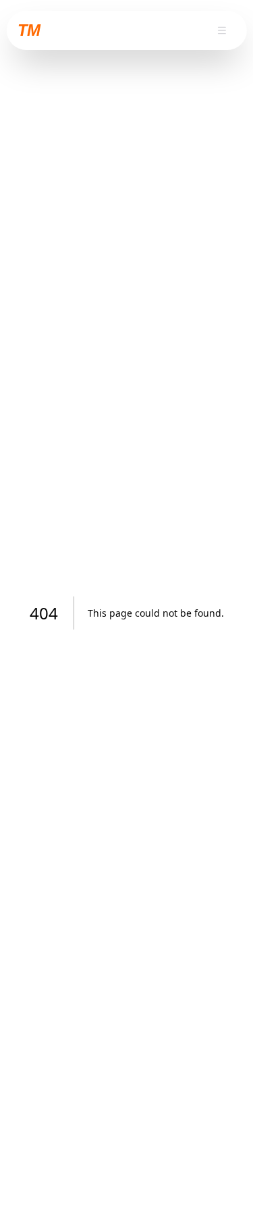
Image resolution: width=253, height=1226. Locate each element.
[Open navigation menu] (221, 30)
